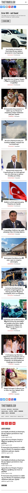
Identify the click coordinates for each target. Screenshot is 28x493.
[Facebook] (2, 423)
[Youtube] (13, 423)
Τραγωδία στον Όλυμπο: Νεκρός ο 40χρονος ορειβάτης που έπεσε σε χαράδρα (14, 81)
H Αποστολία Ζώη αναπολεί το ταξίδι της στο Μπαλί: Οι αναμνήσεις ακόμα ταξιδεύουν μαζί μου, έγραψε (14, 111)
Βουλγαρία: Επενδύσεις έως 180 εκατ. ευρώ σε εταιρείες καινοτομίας (14, 260)
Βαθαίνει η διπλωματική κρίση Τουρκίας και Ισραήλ (14, 203)
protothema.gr (17, 55)
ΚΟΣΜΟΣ (10, 205)
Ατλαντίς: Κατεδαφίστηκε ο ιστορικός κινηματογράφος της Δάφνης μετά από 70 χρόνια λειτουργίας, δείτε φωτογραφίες (14, 290)
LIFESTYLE (11, 116)
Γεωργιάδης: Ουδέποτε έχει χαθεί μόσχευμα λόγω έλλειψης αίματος (13, 231)
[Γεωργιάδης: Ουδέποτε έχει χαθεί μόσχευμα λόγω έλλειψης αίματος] (14, 220)
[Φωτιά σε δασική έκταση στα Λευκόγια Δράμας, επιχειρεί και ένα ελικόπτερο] (14, 130)
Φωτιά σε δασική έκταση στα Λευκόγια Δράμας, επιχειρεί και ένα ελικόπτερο (14, 142)
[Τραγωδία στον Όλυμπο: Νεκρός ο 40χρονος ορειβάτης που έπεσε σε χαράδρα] (14, 69)
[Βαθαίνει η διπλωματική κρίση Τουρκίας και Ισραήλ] (14, 192)
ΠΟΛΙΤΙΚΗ (11, 177)
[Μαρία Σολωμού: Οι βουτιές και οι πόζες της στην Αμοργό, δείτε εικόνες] (14, 378)
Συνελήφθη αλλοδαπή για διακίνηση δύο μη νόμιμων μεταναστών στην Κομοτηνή (14, 51)
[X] (10, 423)
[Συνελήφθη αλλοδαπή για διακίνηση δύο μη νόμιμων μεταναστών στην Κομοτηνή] (14, 39)
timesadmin (16, 116)
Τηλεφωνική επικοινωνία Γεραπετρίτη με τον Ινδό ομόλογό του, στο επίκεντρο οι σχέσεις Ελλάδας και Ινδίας (14, 173)
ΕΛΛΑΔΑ (10, 55)
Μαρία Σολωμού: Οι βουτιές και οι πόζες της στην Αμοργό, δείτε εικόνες (14, 390)
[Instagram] (6, 423)
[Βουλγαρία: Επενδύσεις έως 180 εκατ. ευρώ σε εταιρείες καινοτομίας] (14, 248)
